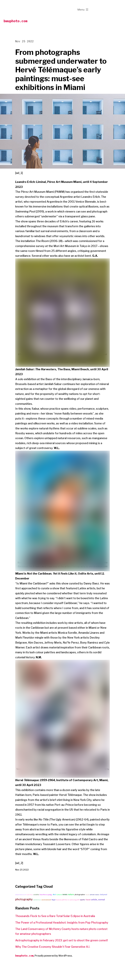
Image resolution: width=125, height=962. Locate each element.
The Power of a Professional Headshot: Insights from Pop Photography (61, 922)
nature (71, 894)
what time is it (20, 894)
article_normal (98, 899)
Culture (59, 894)
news (64, 894)
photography (24, 899)
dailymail (103, 895)
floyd (53, 900)
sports (82, 900)
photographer (80, 894)
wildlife (36, 894)
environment (46, 900)
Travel (88, 900)
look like (29, 894)
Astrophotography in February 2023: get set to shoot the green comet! (61, 940)
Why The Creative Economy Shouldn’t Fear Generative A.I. (52, 946)
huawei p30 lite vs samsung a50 (67, 900)
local (87, 894)
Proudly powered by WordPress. (54, 955)
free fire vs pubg (46, 894)
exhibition (37, 900)
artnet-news (94, 894)
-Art (54, 894)
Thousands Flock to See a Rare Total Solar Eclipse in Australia (55, 916)
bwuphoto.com (15, 21)
